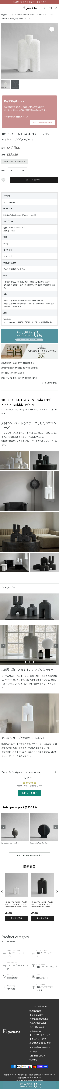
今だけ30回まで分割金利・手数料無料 (29, 2)
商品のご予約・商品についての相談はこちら (17, 363)
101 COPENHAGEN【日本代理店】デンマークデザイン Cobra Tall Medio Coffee (42, 904)
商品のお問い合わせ (38, 1023)
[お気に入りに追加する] (3, 180)
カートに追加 (16, 918)
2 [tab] (29, 662)
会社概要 (33, 1051)
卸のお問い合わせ (37, 1027)
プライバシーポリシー (39, 1039)
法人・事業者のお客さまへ (41, 1047)
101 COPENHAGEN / (8, 18)
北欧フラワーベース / (22, 18)
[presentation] (2, 891)
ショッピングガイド (38, 1006)
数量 (3, 170)
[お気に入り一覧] (55, 8)
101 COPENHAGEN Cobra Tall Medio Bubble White (37, 15)
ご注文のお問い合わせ (39, 1019)
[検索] (45, 8)
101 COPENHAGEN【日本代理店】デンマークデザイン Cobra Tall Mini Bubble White (16, 904)
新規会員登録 (35, 1010)
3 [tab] (33, 662)
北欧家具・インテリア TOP (10, 15)
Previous (3, 646)
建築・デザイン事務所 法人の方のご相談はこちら (19, 378)
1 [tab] (25, 662)
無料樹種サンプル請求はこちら (12, 373)
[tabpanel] (29, 646)
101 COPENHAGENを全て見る (29, 855)
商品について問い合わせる (42, 122)
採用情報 (33, 1059)
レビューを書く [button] (29, 793)
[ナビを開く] (4, 8)
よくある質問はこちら (49, 383)
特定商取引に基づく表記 (40, 1043)
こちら (26, 116)
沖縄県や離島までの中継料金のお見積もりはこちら (20, 368)
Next (56, 646)
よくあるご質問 (36, 1014)
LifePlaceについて (38, 1055)
